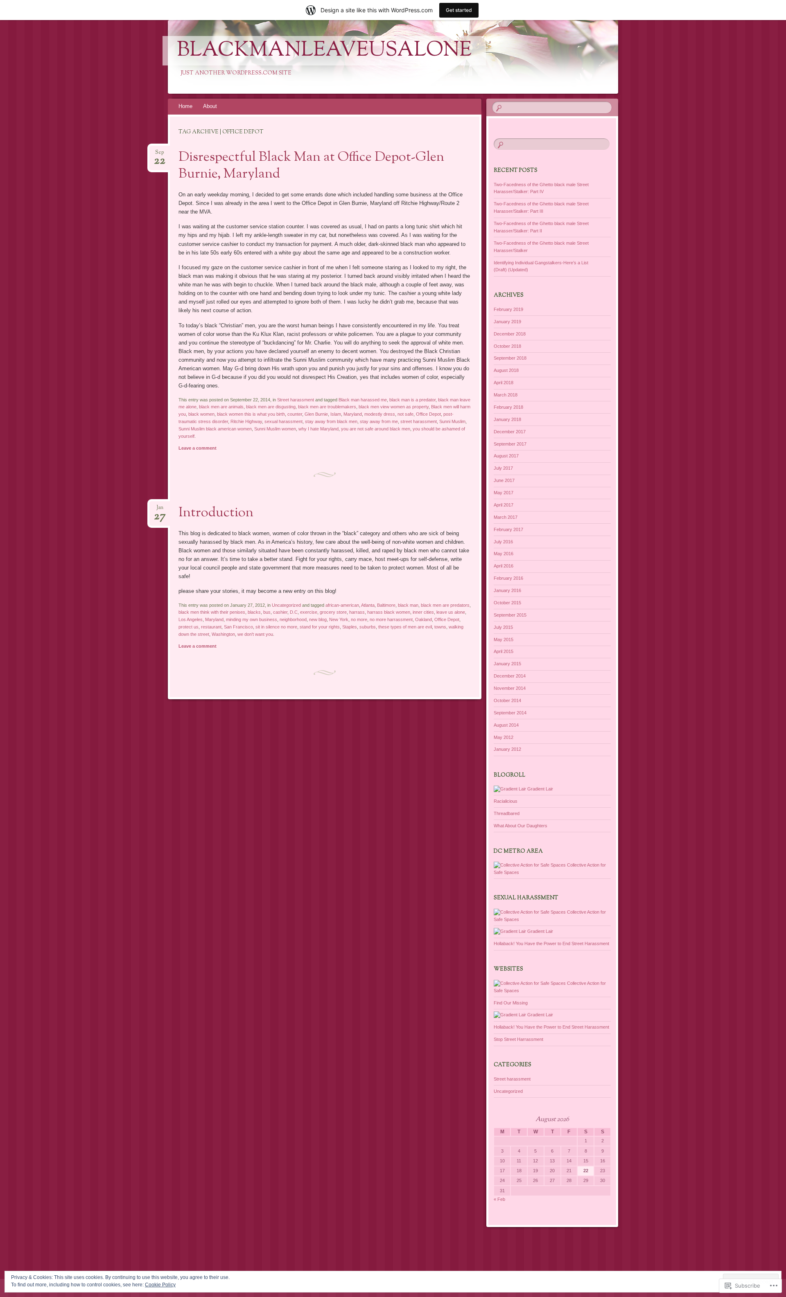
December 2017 (510, 431)
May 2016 (503, 553)
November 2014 (510, 688)
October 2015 (507, 602)
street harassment (418, 421)
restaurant (211, 626)
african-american (342, 605)
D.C (294, 612)
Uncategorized (286, 605)
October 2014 (507, 700)
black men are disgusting (271, 406)
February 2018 (508, 407)
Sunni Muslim (452, 421)
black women (201, 414)
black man (408, 605)
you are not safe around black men (375, 428)
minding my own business (251, 619)
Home (185, 106)
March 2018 (505, 394)
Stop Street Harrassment (518, 1039)
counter (294, 414)
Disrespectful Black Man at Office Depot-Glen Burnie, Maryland (311, 166)
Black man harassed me (363, 399)
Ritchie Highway (246, 421)
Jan (160, 510)
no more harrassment (391, 619)
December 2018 (510, 333)
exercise (308, 612)
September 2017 (510, 443)
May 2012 (503, 737)
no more (359, 619)
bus (267, 612)
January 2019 (507, 321)
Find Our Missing (511, 1002)
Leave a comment (197, 448)
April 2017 (503, 504)
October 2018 (507, 346)
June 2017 (504, 480)
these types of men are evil (405, 626)
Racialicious (505, 801)
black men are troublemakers (327, 406)
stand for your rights (320, 626)
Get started (459, 10)
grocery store (333, 612)
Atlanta (368, 605)
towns (440, 626)
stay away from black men (331, 421)
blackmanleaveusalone (324, 50)
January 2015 (507, 663)
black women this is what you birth (251, 414)
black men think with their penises (211, 612)
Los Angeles (190, 619)
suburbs (367, 626)
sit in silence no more (276, 626)
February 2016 (508, 578)
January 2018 (507, 419)
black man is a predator (412, 399)
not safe (405, 414)
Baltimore (386, 605)
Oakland (423, 619)
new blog (318, 619)
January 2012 (507, 749)
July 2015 (503, 627)
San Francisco (238, 626)
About (210, 106)
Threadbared (506, 813)
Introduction (215, 513)
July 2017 (503, 468)
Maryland (352, 414)
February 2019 (508, 309)
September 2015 (510, 614)
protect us (188, 626)
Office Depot (428, 414)
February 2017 (508, 529)
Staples (349, 626)
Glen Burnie (316, 414)
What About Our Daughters (520, 825)
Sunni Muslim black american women (215, 428)
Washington (223, 634)
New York (338, 619)
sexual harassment (283, 421)
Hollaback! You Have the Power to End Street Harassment (551, 943)
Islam (335, 414)
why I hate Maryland (318, 428)
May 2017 (503, 492)
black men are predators (445, 605)
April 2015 (503, 651)
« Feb (499, 1199)
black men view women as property (394, 406)
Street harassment (295, 399)
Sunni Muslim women (275, 428)
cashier (280, 612)
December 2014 (510, 675)
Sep (159, 155)
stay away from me (379, 421)
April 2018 (503, 382)
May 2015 (503, 639)
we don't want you (255, 634)
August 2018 (506, 370)
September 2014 (510, 712)
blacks (254, 612)
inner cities (423, 612)
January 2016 (507, 590)
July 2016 (503, 541)
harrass (357, 612)
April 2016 (503, 565)
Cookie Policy (160, 1285)
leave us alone (450, 612)
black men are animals (221, 406)
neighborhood (293, 619)
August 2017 (506, 455)
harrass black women (388, 612)
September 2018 (510, 358)
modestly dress (379, 414)
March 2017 (505, 517)
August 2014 (506, 725)
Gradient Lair (539, 788)
